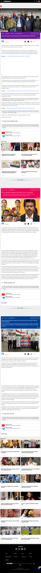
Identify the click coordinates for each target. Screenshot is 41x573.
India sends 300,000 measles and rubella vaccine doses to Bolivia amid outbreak (23, 90)
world (10, 413)
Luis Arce (8, 121)
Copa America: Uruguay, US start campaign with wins (9, 487)
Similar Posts (3, 438)
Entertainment (23, 151)
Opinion (15, 553)
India (13, 413)
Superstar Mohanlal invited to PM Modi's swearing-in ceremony (29, 487)
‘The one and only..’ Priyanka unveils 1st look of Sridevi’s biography (29, 155)
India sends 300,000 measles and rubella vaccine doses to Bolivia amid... (29, 452)
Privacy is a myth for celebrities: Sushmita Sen (29, 504)
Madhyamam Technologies (19, 569)
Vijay (14, 282)
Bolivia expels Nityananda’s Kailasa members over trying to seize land (20, 108)
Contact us (19, 563)
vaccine (5, 413)
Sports (2, 535)
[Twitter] (28, 41)
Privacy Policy (24, 563)
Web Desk (7, 42)
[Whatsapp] (31, 41)
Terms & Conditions (30, 563)
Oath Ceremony (12, 121)
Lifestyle (16, 556)
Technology (23, 556)
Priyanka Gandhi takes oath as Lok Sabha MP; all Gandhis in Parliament (30, 469)
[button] (1, 1)
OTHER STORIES (4, 141)
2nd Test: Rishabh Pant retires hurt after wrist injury (29, 172)
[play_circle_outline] (10, 146)
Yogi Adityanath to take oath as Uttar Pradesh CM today (10, 521)
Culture (30, 556)
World (2, 466)
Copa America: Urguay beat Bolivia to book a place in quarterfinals (30, 539)
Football (2, 483)
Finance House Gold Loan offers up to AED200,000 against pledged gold (9, 172)
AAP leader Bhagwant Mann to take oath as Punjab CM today (30, 521)
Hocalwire (27, 569)
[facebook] (25, 41)
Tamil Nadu (5, 282)
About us (15, 563)
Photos (16, 121)
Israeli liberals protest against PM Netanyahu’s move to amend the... (9, 155)
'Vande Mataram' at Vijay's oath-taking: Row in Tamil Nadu (18, 56)
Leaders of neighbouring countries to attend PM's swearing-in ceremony (10, 504)
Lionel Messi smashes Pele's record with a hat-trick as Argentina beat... (9, 539)
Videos (3, 151)
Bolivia (5, 121)
